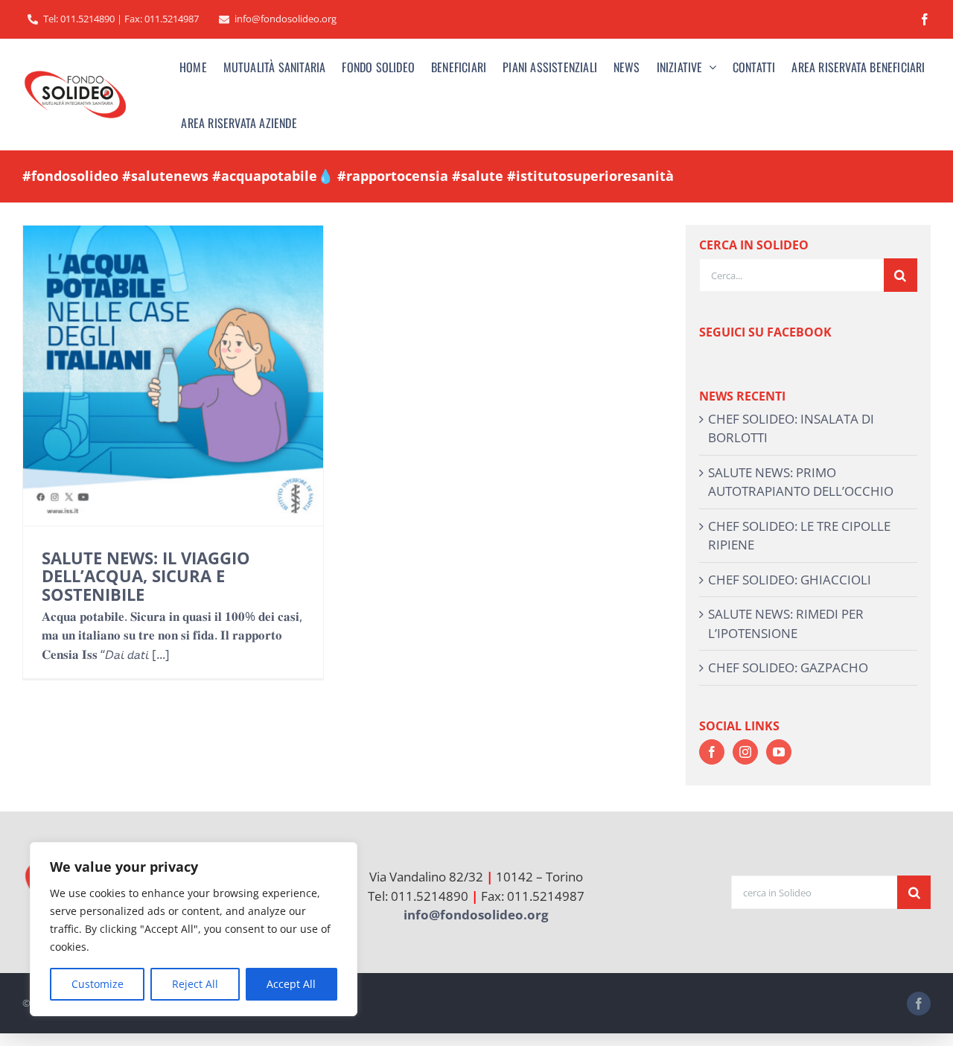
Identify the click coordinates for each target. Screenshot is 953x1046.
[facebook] (925, 19)
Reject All (195, 984)
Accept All (291, 984)
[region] (193, 929)
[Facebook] (711, 752)
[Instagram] (745, 752)
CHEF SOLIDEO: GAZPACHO (788, 667)
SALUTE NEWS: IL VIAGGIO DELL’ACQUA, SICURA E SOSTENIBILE (146, 575)
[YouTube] (778, 752)
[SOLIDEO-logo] (75, 71)
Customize (97, 984)
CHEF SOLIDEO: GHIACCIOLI (789, 579)
